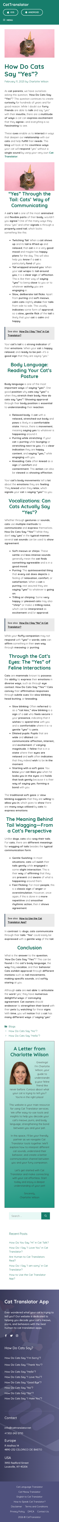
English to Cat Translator (30, 1496)
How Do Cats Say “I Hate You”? (23, 1398)
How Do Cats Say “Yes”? (19, 1393)
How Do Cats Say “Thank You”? (23, 1364)
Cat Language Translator (29, 1486)
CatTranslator (16, 4)
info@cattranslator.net (18, 1427)
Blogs (12, 1026)
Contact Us (43, 1511)
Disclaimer (16, 1506)
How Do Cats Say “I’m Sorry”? (23, 1357)
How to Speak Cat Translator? (29, 1501)
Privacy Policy (17, 1511)
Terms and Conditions (36, 1506)
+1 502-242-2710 (14, 1433)
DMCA (31, 1511)
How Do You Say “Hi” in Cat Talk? (29, 1242)
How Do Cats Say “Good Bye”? (23, 1382)
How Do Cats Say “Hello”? (24, 1035)
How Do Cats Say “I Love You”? (23, 1377)
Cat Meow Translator (29, 1491)
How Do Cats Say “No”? (23, 1031)
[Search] (45, 1216)
